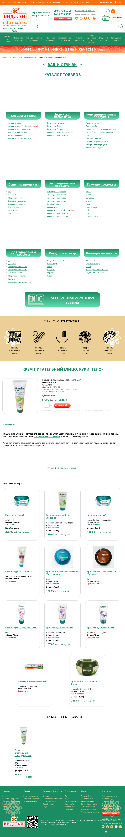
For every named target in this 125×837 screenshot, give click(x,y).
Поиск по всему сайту (10, 799)
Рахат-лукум (52, 263)
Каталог (13, 2)
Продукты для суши (94, 138)
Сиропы (89, 195)
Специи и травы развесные (19, 129)
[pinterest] (94, 18)
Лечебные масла (54, 204)
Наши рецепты (8, 804)
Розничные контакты (109, 796)
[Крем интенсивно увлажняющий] (62, 557)
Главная (5, 2)
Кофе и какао (14, 210)
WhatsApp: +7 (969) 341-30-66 (14, 29)
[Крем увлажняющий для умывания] (62, 500)
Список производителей (11, 801)
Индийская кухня (87, 801)
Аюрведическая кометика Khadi (60, 132)
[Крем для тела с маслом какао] (103, 557)
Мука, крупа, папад (16, 207)
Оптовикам (21, 2)
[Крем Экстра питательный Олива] (87, 666)
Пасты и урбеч (92, 126)
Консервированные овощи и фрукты (101, 129)
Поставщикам (70, 807)
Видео (67, 799)
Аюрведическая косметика (58, 135)
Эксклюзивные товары (31, 799)
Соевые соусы (92, 216)
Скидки (45, 807)
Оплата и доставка (68, 2)
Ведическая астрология (90, 812)
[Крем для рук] (21, 613)
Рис (9, 192)
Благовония (91, 260)
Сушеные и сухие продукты (97, 141)
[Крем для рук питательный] (21, 557)
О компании (55, 2)
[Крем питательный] (21, 500)
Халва (49, 266)
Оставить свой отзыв (67, 468)
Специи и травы (14, 123)
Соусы (88, 135)
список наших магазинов (47, 436)
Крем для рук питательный (18, 571)
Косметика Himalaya (28, 57)
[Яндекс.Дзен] (89, 18)
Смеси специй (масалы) (17, 132)
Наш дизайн (69, 804)
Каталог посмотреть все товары (72, 300)
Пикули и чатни (92, 123)
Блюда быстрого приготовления (99, 132)
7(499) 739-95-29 (62, 14)
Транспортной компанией (52, 799)
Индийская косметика (17, 276)
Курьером (46, 796)
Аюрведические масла (56, 198)
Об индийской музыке (89, 804)
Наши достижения (71, 801)
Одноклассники (107, 801)
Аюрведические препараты (19, 282)
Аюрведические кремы (56, 201)
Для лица (12, 263)
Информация (9, 424)
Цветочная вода (93, 263)
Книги (88, 266)
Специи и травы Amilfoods (19, 126)
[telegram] (81, 18)
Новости (5, 796)
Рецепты (31, 2)
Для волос (12, 260)
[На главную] (14, 19)
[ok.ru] (85, 18)
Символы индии (87, 799)
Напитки (89, 204)
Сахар (49, 276)
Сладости (51, 270)
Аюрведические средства (57, 216)
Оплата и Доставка (52, 791)
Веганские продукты (94, 147)
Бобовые (12, 195)
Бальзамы (90, 198)
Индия (38, 2)
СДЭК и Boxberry (49, 801)
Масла (88, 192)
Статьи (4, 809)
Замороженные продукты (96, 144)
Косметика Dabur (54, 126)
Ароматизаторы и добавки (19, 138)
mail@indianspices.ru (85, 10)
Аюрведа (45, 2)
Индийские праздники (89, 809)
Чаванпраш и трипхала (56, 192)
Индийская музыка (88, 807)
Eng (113, 11)
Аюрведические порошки (57, 195)
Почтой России (48, 804)
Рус (107, 11)
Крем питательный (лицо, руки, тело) (23, 753)
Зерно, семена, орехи (17, 201)
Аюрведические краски (17, 266)
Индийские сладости (55, 260)
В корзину (59, 405)
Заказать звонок (63, 18)
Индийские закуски (16, 198)
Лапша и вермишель (16, 204)
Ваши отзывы (63, 64)
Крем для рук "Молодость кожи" (21, 627)
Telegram (105, 804)
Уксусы (89, 201)
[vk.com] (76, 18)
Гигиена (11, 279)
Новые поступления (30, 796)
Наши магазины (83, 2)
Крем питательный (14, 515)
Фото (67, 796)
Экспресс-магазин (40, 15)
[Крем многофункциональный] (34, 666)
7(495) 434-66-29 (62, 10)
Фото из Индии (86, 796)
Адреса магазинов (41, 12)
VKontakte (105, 799)
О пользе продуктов (10, 807)
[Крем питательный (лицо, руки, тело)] (24, 735)
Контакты (106, 791)
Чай (9, 213)
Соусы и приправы (15, 135)
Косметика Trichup (55, 129)
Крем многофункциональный (32, 681)
